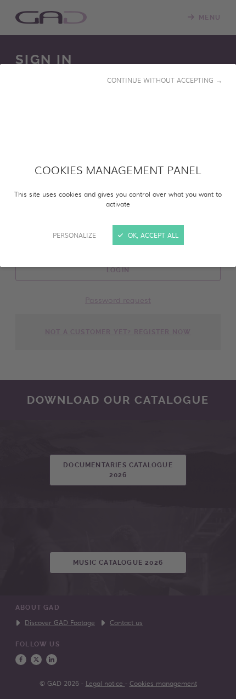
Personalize (74, 235)
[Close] (118, 349)
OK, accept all (152, 235)
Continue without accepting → (164, 80)
